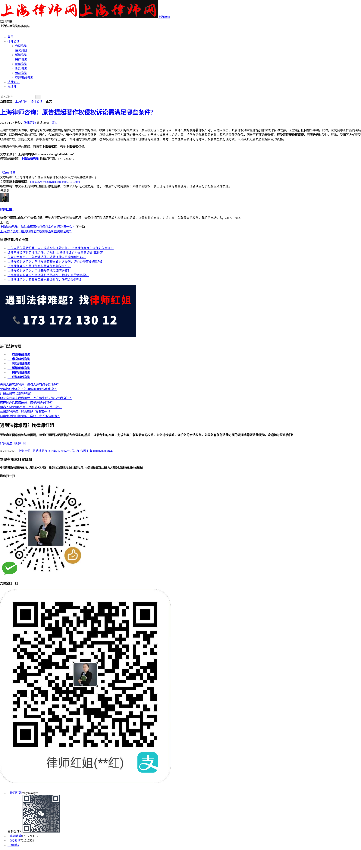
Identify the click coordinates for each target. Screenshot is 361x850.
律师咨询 (14, 41)
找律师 (12, 86)
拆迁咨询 (21, 68)
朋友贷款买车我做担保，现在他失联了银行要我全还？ (36, 398)
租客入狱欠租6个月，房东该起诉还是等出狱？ (31, 407)
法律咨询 (36, 101)
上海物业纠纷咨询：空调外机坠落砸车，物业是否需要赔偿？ (48, 275)
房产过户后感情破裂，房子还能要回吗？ (27, 402)
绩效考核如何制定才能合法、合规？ (56, 252)
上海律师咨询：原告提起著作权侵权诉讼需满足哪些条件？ (78, 112)
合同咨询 (21, 46)
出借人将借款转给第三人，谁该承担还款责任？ (61, 248)
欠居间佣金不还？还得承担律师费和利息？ (28, 389)
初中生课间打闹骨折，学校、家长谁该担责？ (30, 416)
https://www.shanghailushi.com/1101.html (55, 181)
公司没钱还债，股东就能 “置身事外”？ (26, 411)
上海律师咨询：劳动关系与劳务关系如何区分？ (39, 266)
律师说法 (7, 443)
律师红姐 (6, 209)
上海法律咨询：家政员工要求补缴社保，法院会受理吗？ (45, 279)
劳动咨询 (21, 73)
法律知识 (14, 82)
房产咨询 (21, 59)
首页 (11, 37)
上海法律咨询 (30, 158)
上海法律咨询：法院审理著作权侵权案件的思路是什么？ (37, 226)
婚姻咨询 (21, 55)
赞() (54, 122)
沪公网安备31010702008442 (95, 451)
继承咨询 (21, 64)
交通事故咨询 (24, 77)
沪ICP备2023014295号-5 (61, 451)
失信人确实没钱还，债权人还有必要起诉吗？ (30, 384)
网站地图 (39, 451)
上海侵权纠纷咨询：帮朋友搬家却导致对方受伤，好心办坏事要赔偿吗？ (56, 261)
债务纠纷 (21, 50)
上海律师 (164, 17)
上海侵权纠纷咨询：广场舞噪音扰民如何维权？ (39, 270)
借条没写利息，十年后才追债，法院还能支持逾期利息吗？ (47, 257)
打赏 (12, 172)
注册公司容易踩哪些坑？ (16, 393)
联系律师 (21, 443)
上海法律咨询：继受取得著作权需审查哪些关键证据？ (36, 231)
